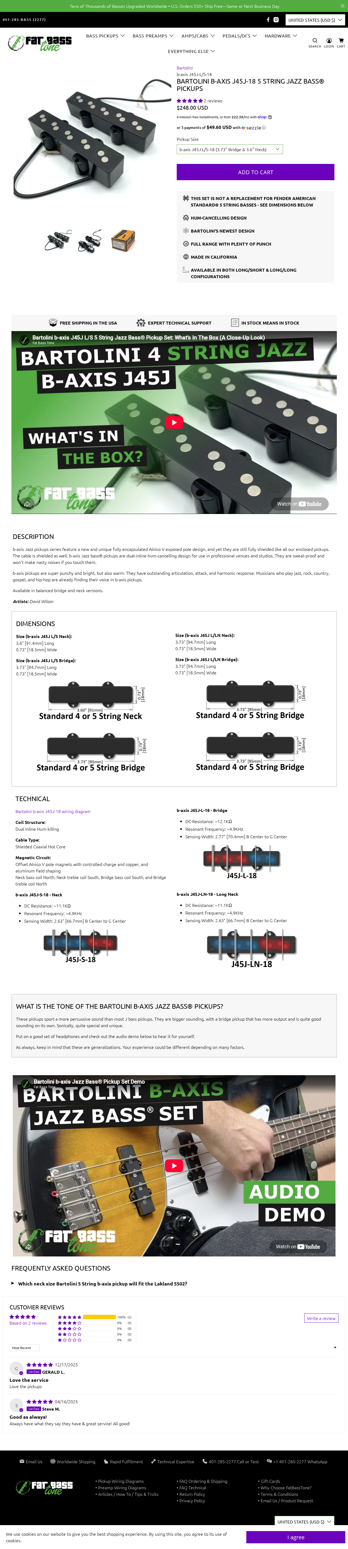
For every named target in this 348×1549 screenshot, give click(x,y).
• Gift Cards (269, 1481)
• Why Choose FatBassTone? (285, 1487)
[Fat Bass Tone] (40, 43)
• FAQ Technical (191, 1487)
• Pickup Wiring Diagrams (119, 1481)
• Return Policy (191, 1494)
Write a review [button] (321, 1318)
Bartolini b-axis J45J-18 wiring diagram (53, 811)
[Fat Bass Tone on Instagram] (276, 19)
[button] (190, 100)
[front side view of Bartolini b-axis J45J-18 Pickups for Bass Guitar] (92, 143)
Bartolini (185, 68)
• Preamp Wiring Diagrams (120, 1487)
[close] (342, 6)
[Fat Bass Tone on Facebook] (268, 19)
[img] (40, 1364)
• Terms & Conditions (278, 1494)
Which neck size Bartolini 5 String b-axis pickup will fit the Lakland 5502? (102, 1283)
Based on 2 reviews (28, 1323)
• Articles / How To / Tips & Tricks (127, 1494)
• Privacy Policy (191, 1500)
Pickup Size (188, 139)
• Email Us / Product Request (285, 1500)
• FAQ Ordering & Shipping (202, 1481)
